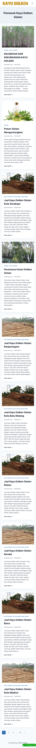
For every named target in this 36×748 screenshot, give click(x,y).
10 (20, 732)
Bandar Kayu (9, 64)
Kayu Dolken (13, 50)
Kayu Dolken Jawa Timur (20, 196)
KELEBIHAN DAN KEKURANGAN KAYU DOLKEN (16, 57)
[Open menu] (32, 3)
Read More (8, 94)
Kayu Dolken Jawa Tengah (21, 339)
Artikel (6, 50)
